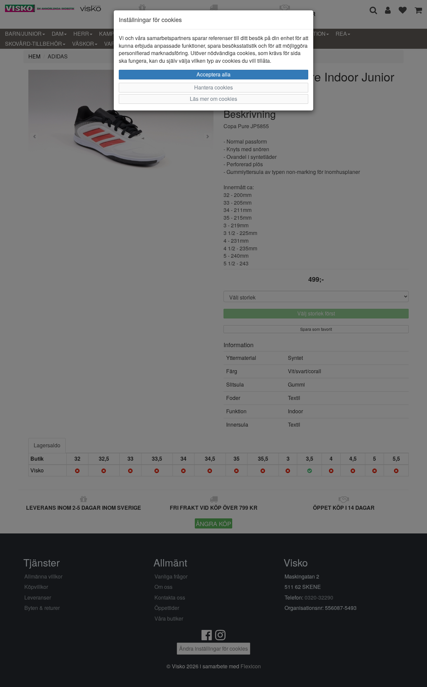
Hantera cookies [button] (213, 87)
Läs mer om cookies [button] (213, 98)
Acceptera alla (213, 74)
